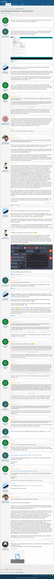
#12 (52, 291)
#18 (52, 416)
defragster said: (14, 96)
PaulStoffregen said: (15, 321)
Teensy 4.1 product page (19, 505)
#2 (52, 29)
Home (3, 4)
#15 (52, 360)
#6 (52, 116)
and (16, 205)
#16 (52, 380)
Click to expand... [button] (31, 107)
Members (22, 4)
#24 (52, 494)
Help (47, 575)
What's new (14, 4)
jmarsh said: (13, 419)
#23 (52, 483)
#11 (52, 277)
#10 (52, 230)
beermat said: (14, 280)
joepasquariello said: (15, 382)
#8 (52, 163)
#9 (52, 208)
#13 (52, 319)
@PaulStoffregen (14, 227)
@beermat (22, 224)
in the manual (48, 431)
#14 (52, 339)
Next (6, 15)
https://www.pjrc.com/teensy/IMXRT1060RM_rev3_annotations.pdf (26, 455)
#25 (52, 541)
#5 (52, 93)
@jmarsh (31, 457)
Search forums (9, 6)
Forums (8, 4)
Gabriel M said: (14, 138)
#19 (52, 429)
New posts (3, 6)
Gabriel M (3, 13)
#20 (52, 440)
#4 (52, 82)
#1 (52, 17)
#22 (52, 466)
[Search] (52, 4)
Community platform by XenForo (27, 577)
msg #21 (18, 513)
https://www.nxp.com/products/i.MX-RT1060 (33, 485)
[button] (18, 4)
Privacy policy (42, 575)
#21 (52, 452)
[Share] (50, 18)
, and (17, 274)
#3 (52, 65)
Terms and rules (35, 575)
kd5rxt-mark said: (14, 468)
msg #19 (47, 512)
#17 (52, 401)
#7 (52, 135)
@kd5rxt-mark (22, 67)
